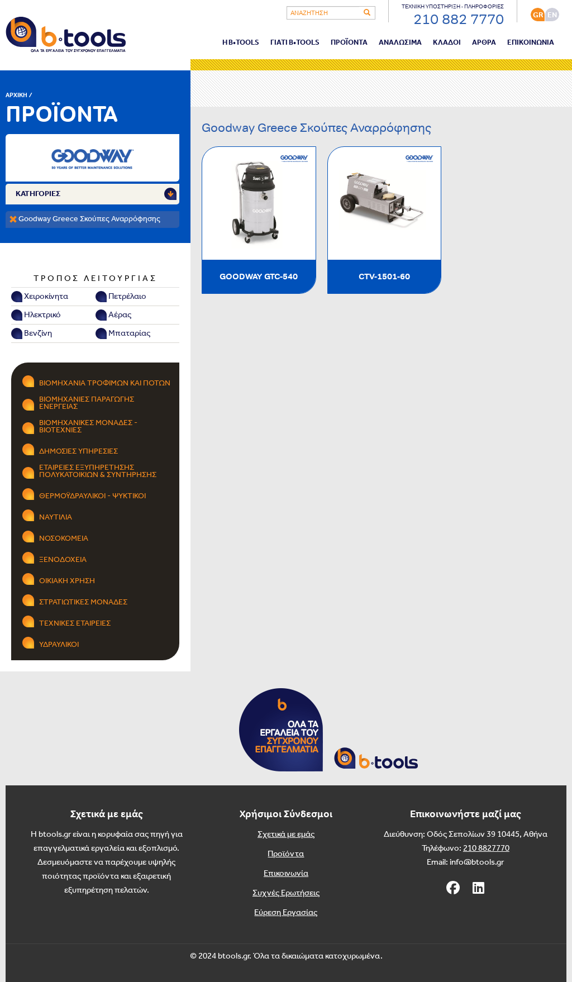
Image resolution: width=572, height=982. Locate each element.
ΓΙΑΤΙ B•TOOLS (295, 43)
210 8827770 (486, 848)
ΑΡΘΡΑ (484, 43)
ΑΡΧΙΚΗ (16, 94)
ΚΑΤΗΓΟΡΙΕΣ (38, 194)
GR (538, 15)
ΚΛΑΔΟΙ (447, 43)
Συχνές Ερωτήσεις (286, 893)
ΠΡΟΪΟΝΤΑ (349, 43)
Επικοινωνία (286, 873)
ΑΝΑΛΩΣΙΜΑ (400, 43)
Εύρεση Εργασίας (285, 913)
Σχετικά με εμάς (286, 834)
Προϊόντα (286, 854)
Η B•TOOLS (240, 43)
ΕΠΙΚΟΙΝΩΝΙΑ (530, 43)
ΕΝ (552, 15)
